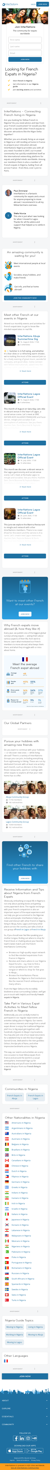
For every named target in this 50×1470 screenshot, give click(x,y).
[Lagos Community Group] (26, 818)
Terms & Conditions (23, 1460)
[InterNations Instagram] (28, 1438)
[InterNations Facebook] (15, 1438)
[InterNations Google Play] (34, 1450)
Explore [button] (6, 1408)
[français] (6, 1360)
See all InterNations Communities (25, 1468)
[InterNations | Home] (9, 5)
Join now (25, 59)
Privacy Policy (35, 1460)
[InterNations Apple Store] (16, 1450)
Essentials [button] (7, 1416)
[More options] (40, 103)
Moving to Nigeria (14, 1327)
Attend (25, 382)
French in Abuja (39, 929)
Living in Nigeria (35, 1327)
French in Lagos (22, 929)
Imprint (12, 1460)
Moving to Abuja (35, 1334)
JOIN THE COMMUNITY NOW (25, 298)
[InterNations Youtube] (34, 1438)
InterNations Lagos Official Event (29, 395)
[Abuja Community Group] (26, 793)
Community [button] (8, 1424)
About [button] (5, 1400)
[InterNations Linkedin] (22, 1438)
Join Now (42, 4)
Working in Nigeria (14, 1334)
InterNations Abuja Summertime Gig (29, 337)
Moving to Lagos (14, 1342)
